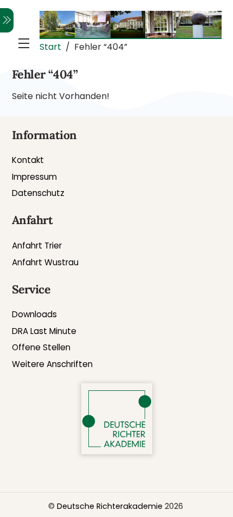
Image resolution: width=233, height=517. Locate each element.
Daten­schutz (38, 193)
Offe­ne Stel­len (41, 347)
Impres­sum (34, 176)
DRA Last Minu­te (44, 331)
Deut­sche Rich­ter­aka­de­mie (110, 506)
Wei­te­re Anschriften (52, 364)
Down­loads (34, 314)
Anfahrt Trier (37, 245)
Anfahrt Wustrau (45, 262)
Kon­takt (28, 160)
